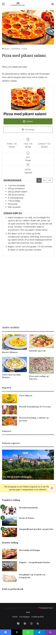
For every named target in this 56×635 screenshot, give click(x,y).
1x (39, 180)
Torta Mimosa (25, 395)
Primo (24, 49)
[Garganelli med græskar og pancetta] (9, 532)
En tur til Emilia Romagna (17, 476)
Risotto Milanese (10, 352)
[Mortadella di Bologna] (9, 554)
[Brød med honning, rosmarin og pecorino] (9, 421)
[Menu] (3, 5)
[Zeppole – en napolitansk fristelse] (9, 566)
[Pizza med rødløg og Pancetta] (41, 365)
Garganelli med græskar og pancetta (36, 529)
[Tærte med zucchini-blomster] (14, 364)
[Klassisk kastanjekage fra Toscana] (9, 409)
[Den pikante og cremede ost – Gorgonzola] (9, 578)
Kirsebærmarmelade (28, 507)
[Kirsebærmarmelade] (9, 510)
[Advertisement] (28, 293)
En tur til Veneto (26, 518)
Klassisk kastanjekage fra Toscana (35, 406)
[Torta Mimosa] (9, 398)
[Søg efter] (52, 5)
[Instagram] (51, 487)
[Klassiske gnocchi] (41, 341)
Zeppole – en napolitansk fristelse (34, 562)
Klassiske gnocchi (37, 350)
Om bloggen (24, 617)
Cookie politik (37, 617)
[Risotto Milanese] (14, 342)
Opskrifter (15, 49)
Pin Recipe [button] (29, 130)
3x (49, 180)
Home (6, 49)
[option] (28, 465)
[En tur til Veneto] (9, 521)
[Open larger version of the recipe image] (28, 98)
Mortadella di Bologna (29, 550)
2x (44, 180)
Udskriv (29, 121)
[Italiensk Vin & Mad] (18, 4)
